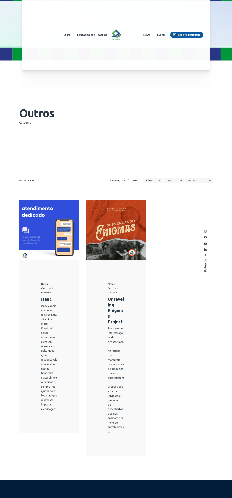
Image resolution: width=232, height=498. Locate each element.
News (44, 284)
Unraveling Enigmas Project (116, 310)
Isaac (46, 299)
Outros (45, 288)
